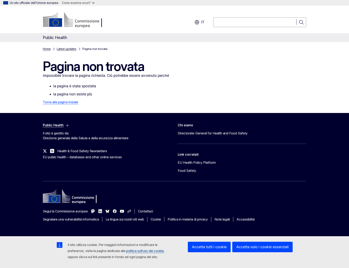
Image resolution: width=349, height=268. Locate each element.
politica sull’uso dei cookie (145, 251)
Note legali (222, 219)
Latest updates (66, 49)
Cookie (156, 219)
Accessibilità (246, 219)
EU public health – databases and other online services (82, 157)
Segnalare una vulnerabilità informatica (71, 219)
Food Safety (187, 171)
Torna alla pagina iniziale (60, 102)
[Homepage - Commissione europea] (75, 20)
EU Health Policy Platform (197, 162)
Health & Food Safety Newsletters (82, 151)
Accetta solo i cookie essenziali (262, 247)
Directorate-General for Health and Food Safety (213, 133)
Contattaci (145, 211)
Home (47, 49)
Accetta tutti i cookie (209, 247)
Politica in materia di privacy (188, 219)
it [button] (202, 22)
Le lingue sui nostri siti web (125, 219)
